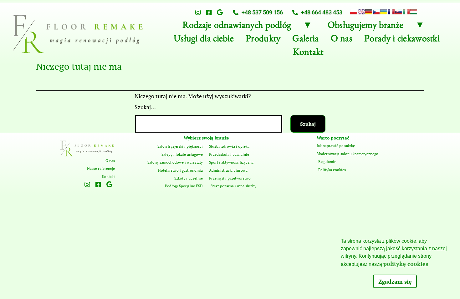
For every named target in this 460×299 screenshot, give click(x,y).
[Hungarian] (413, 11)
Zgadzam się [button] (395, 281)
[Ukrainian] (383, 11)
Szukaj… (145, 107)
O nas (342, 40)
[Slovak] (398, 11)
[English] (361, 11)
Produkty (263, 40)
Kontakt (308, 53)
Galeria (305, 40)
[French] (391, 11)
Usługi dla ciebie (204, 40)
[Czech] (376, 11)
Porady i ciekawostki (402, 40)
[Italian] (406, 11)
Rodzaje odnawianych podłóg (236, 26)
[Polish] (353, 11)
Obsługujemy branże (365, 26)
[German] (368, 11)
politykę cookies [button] (405, 263)
